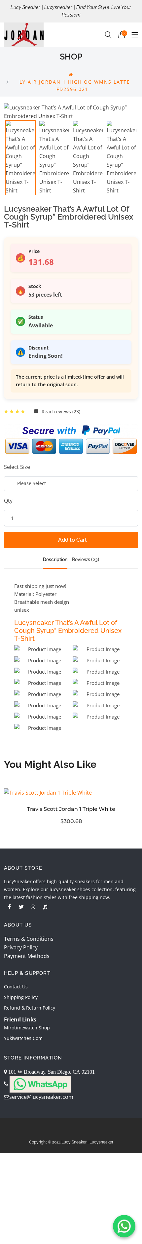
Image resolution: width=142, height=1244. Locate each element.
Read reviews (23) (60, 411)
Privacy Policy (21, 947)
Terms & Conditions (28, 938)
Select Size (17, 467)
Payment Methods (27, 956)
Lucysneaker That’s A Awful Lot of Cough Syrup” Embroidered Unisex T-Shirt (68, 631)
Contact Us (16, 986)
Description (55, 559)
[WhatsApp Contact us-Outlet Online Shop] (124, 1226)
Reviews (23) (85, 559)
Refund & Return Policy (29, 1008)
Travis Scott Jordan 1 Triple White (71, 809)
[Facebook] (9, 906)
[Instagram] (33, 906)
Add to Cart (72, 540)
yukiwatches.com (23, 1038)
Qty (8, 500)
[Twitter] (21, 906)
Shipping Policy (21, 997)
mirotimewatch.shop (27, 1027)
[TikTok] (45, 906)
